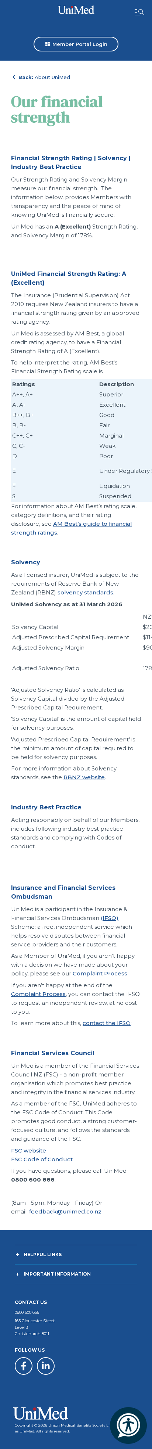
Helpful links (43, 1254)
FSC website (28, 1150)
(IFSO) (109, 917)
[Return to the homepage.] (76, 10)
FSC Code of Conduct (42, 1159)
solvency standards (85, 592)
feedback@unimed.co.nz (65, 1211)
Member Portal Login (76, 44)
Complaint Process (100, 973)
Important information (57, 1274)
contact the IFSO (107, 1023)
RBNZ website (84, 777)
